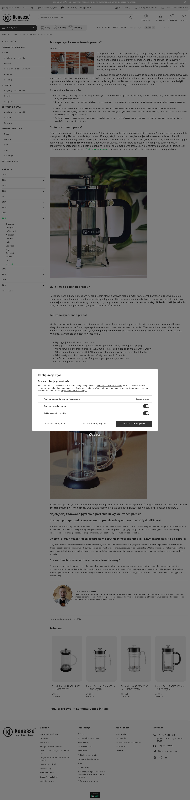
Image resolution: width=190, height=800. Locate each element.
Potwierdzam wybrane (55, 423)
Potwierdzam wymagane (94, 423)
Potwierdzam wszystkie (134, 423)
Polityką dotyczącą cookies (109, 386)
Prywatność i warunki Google (74, 391)
